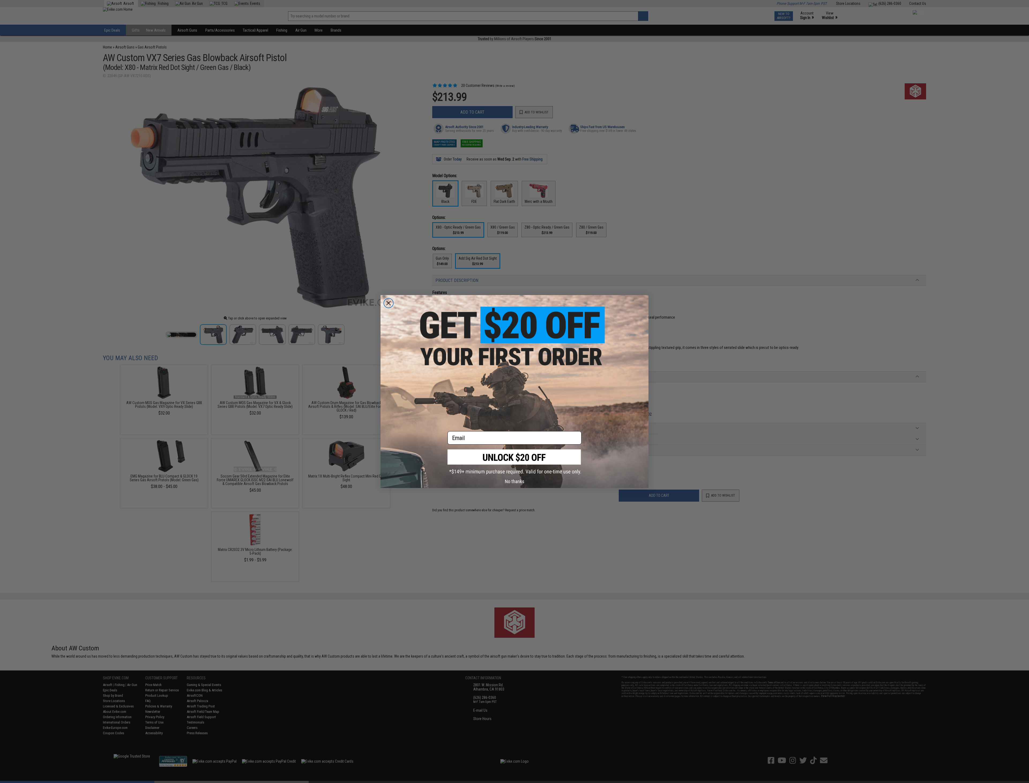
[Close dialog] (388, 303)
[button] (514, 461)
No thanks (514, 481)
